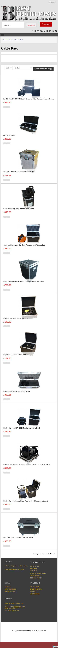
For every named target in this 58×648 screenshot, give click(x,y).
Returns (33, 568)
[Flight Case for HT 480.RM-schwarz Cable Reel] (29, 417)
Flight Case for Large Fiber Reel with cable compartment (25, 501)
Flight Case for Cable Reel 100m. (16, 318)
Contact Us (34, 566)
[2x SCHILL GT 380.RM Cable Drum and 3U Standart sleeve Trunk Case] (29, 88)
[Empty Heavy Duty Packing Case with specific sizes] (29, 271)
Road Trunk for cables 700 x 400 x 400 (18, 538)
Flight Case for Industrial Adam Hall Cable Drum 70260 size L (27, 464)
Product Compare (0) (43, 69)
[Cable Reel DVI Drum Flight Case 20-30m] (29, 161)
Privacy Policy (35, 575)
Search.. (31, 25)
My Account (35, 587)
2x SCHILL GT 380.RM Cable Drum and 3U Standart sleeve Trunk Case (30, 99)
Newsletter (35, 594)
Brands (7, 587)
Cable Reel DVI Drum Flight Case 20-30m (19, 172)
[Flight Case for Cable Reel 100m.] (29, 307)
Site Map (33, 571)
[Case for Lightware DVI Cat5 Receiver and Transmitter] (29, 234)
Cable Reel (19, 40)
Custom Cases (8, 40)
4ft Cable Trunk (9, 135)
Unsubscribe (10, 591)
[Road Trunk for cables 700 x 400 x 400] (29, 527)
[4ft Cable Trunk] (29, 124)
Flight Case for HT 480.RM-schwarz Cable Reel (21, 428)
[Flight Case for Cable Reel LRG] (29, 344)
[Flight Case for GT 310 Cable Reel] (29, 380)
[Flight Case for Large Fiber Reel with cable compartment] (29, 490)
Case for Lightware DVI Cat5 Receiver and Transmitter (24, 245)
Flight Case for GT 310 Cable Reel (16, 391)
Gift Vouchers (10, 589)
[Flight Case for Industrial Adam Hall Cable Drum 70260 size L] (29, 454)
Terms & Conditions (38, 573)
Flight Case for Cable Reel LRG (15, 355)
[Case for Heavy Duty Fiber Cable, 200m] (29, 198)
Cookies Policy (36, 578)
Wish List (33, 591)
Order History (36, 589)
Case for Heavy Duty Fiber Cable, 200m (18, 208)
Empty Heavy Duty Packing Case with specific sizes (23, 281)
